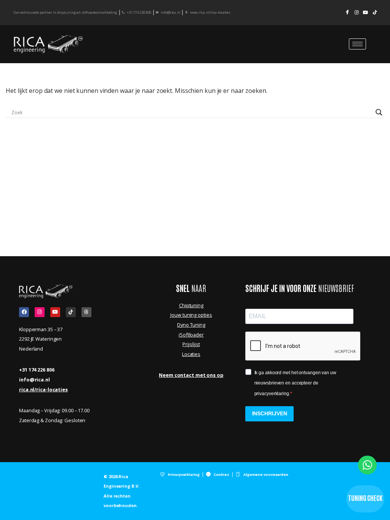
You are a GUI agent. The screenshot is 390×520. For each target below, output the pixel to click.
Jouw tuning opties (191, 314)
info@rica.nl (34, 379)
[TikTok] (375, 13)
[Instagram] (356, 13)
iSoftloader (191, 334)
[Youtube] (365, 13)
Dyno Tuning (191, 324)
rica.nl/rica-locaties (43, 389)
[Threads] (86, 312)
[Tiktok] (71, 312)
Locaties (191, 354)
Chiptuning (191, 305)
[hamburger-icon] (357, 43)
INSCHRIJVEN (269, 413)
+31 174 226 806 (36, 369)
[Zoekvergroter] (379, 112)
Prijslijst (191, 344)
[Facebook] (347, 13)
